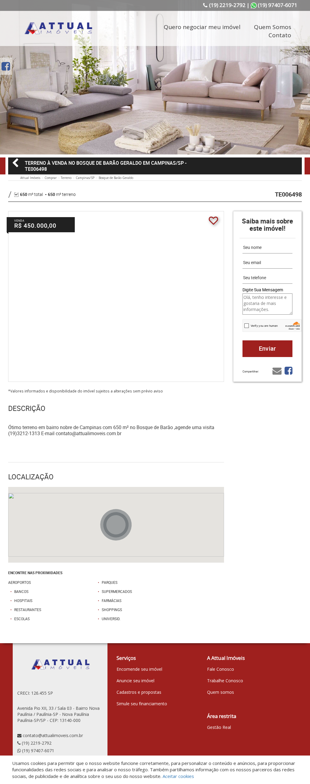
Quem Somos (272, 27)
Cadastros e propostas (139, 692)
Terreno (66, 178)
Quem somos (220, 692)
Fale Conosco (220, 669)
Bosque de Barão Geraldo (116, 178)
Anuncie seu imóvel (135, 680)
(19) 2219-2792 (36, 743)
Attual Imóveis (30, 178)
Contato (280, 35)
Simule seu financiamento (142, 703)
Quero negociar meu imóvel (202, 27)
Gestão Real (219, 727)
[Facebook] (6, 66)
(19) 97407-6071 (38, 750)
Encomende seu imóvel (139, 669)
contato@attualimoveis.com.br (53, 735)
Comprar (51, 178)
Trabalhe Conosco (225, 680)
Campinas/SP (85, 178)
